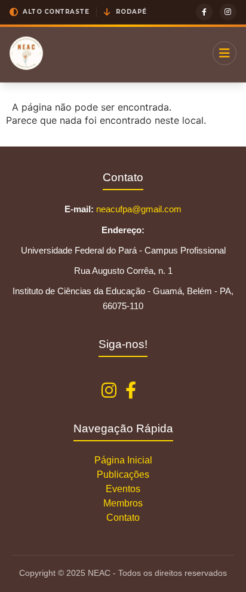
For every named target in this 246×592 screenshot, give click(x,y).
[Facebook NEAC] (130, 391)
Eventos (123, 489)
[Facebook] (204, 12)
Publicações (123, 474)
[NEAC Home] (26, 53)
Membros (123, 503)
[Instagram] (228, 12)
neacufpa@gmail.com (139, 209)
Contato (123, 517)
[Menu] (224, 53)
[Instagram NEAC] (109, 391)
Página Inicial (123, 460)
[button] (49, 12)
